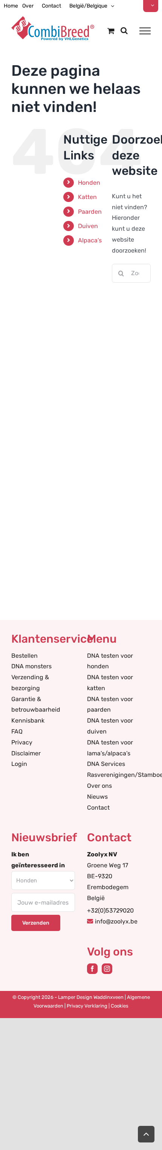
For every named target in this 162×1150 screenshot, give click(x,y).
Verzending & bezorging (30, 683)
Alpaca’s (90, 240)
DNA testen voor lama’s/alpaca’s (110, 748)
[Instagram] (107, 968)
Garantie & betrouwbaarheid (35, 704)
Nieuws (97, 796)
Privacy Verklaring (87, 1006)
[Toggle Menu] (145, 31)
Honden (89, 182)
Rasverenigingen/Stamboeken (119, 774)
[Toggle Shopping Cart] (111, 31)
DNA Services (106, 763)
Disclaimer (26, 753)
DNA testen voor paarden (110, 704)
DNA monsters (31, 666)
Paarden (90, 211)
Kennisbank (27, 720)
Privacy (21, 742)
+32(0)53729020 (110, 910)
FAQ (17, 731)
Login (19, 763)
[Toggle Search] (124, 30)
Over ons (99, 785)
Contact (98, 807)
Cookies (119, 1006)
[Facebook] (92, 968)
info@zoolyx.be (116, 921)
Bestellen (24, 655)
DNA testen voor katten (110, 683)
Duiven (88, 226)
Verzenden (35, 923)
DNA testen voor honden (110, 661)
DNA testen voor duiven (110, 726)
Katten (87, 197)
